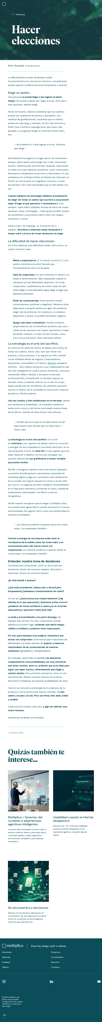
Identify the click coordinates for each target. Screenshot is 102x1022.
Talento (5, 967)
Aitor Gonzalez (16, 65)
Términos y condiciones (11, 1004)
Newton (52, 363)
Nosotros (55, 962)
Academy (6, 962)
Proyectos (55, 952)
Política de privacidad (10, 999)
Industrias (6, 957)
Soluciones (7, 952)
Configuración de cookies (12, 1001)
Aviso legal (6, 1006)
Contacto (55, 967)
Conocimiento (57, 957)
